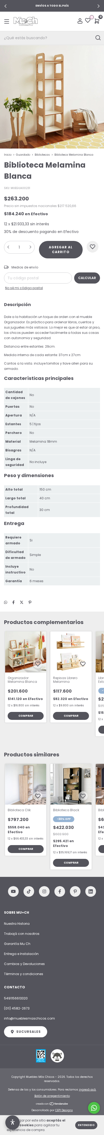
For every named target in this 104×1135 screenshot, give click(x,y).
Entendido (86, 1125)
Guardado (23, 155)
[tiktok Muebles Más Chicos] (28, 891)
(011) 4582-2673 (17, 1008)
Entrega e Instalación (21, 954)
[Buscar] (97, 38)
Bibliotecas (42, 155)
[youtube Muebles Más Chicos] (13, 891)
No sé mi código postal (24, 288)
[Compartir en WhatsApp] (5, 602)
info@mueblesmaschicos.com (29, 1018)
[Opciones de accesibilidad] (12, 1122)
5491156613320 (16, 998)
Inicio (7, 155)
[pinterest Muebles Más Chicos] (75, 891)
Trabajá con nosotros (21, 933)
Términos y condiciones (23, 974)
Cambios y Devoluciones (24, 964)
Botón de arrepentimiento (52, 1096)
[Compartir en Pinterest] (30, 602)
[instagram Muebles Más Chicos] (44, 891)
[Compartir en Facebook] (13, 602)
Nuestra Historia (17, 923)
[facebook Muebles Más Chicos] (59, 891)
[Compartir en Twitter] (21, 602)
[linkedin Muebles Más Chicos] (90, 891)
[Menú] (7, 21)
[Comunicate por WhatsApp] (94, 1108)
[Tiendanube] (52, 1104)
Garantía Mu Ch (17, 943)
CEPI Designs (64, 1110)
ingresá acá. (87, 1090)
